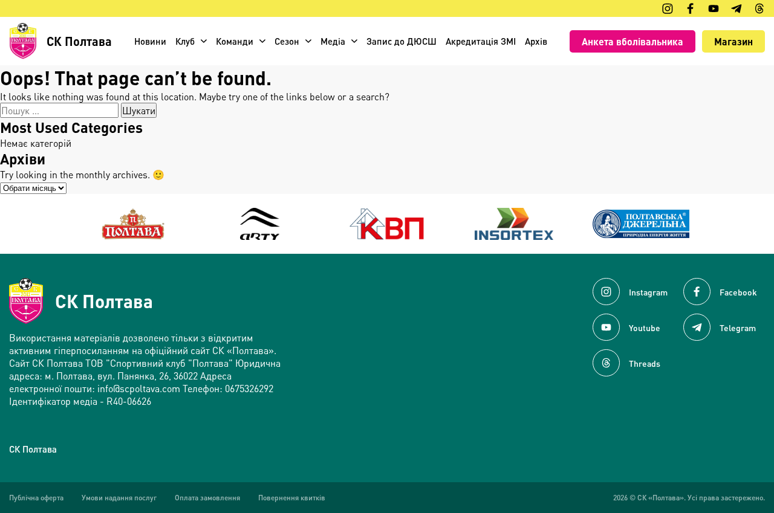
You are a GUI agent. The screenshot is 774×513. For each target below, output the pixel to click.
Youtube (644, 327)
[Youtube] (713, 8)
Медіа (332, 41)
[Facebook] (690, 8)
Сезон (287, 41)
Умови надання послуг (119, 497)
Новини (150, 41)
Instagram (648, 291)
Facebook (738, 291)
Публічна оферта (36, 497)
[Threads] (759, 8)
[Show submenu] (204, 41)
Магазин (733, 41)
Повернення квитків (291, 497)
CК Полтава (33, 449)
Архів (536, 41)
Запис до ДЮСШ (401, 41)
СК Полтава (104, 300)
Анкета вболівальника (632, 41)
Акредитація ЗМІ (481, 41)
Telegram (738, 327)
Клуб (185, 41)
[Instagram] (667, 8)
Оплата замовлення (207, 497)
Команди (234, 41)
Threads (644, 363)
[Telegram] (736, 8)
